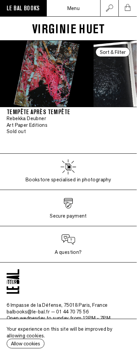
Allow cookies (25, 343)
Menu (73, 8)
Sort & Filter (113, 52)
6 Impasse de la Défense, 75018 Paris (57, 305)
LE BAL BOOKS (23, 8)
